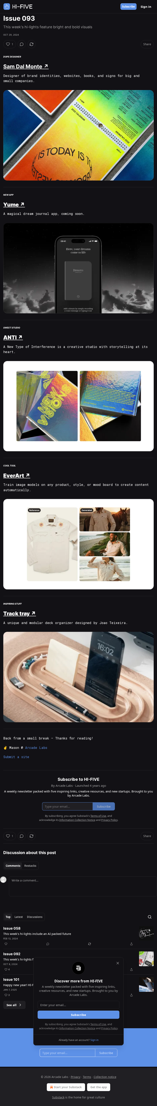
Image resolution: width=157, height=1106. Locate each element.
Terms (87, 1077)
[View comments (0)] (22, 44)
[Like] (6, 943)
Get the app (98, 1087)
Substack (58, 1097)
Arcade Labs (36, 747)
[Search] (150, 917)
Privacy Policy (109, 1028)
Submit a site (16, 757)
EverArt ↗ (16, 475)
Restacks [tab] (30, 866)
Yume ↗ (14, 204)
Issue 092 (11, 954)
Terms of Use (98, 1024)
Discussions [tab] (34, 917)
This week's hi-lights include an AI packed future (37, 934)
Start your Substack (68, 1087)
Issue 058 (11, 928)
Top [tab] (8, 917)
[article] (78, 936)
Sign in (146, 7)
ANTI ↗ (13, 337)
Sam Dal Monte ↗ (26, 66)
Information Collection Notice (77, 1028)
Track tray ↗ (19, 613)
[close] (117, 963)
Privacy (75, 1077)
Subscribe (128, 6)
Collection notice (105, 1077)
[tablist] (21, 866)
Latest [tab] (19, 917)
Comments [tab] (13, 866)
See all (12, 1005)
